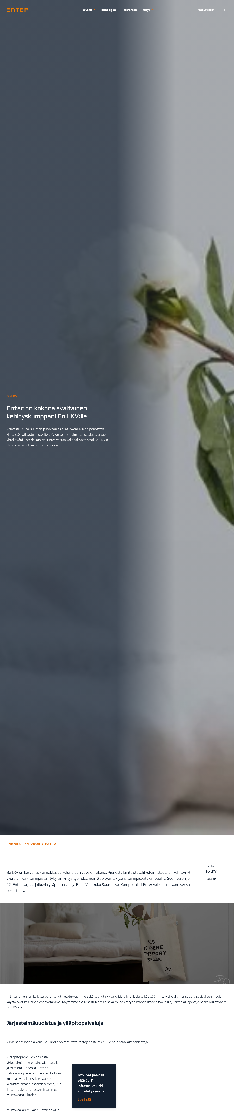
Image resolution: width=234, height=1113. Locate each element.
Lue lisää (84, 1099)
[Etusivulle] (17, 10)
